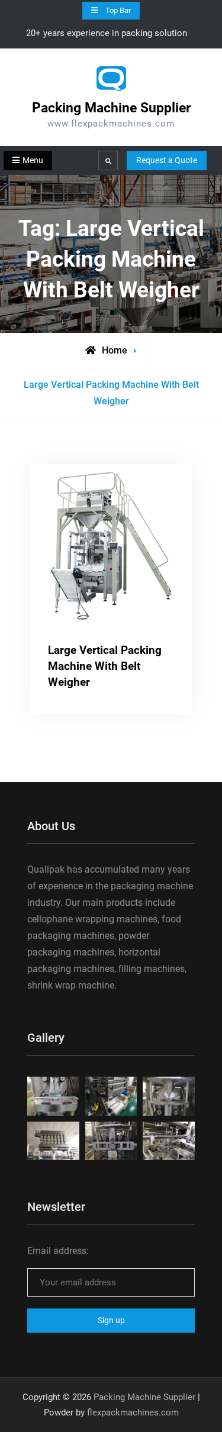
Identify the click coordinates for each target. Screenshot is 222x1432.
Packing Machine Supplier (111, 108)
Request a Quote (166, 160)
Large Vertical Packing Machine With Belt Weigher (105, 666)
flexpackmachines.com (133, 1412)
